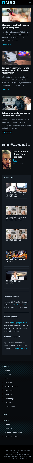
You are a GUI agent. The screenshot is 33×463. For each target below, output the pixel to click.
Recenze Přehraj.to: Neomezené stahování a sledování (14, 282)
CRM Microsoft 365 (19, 305)
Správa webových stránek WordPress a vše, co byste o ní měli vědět (16, 70)
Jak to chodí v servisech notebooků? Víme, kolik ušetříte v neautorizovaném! (16, 194)
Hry (15, 160)
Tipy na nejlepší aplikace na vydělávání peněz (16, 26)
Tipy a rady (7, 132)
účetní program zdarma (19, 323)
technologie (7, 44)
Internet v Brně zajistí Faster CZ (15, 260)
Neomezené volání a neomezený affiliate (14, 240)
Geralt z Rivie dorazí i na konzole (20, 154)
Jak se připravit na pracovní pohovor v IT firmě (16, 114)
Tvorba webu (7, 89)
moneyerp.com (21, 348)
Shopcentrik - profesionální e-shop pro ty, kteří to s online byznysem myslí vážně (16, 218)
